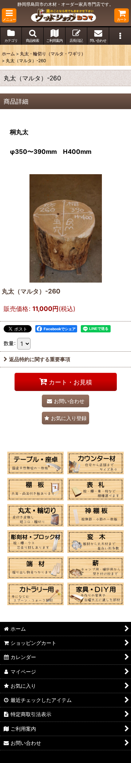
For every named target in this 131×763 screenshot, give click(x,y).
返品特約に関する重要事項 (39, 359)
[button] (9, 15)
